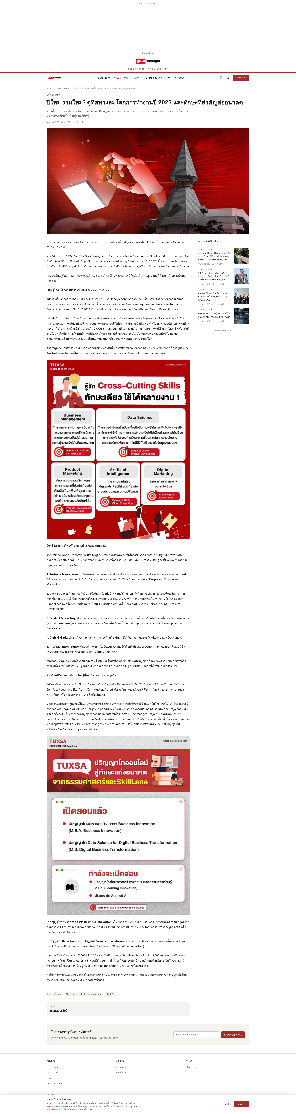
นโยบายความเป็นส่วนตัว (62, 1109)
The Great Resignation (90, 993)
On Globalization (153, 77)
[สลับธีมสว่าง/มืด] (228, 78)
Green (136, 77)
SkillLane (70, 993)
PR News (179, 77)
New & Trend (121, 77)
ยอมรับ (241, 1104)
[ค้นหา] (221, 77)
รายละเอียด (226, 1104)
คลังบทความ (191, 1067)
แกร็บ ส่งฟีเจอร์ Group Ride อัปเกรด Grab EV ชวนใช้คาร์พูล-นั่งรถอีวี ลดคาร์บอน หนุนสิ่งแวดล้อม (214, 256)
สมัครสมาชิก (241, 77)
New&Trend (63, 88)
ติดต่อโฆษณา (122, 1072)
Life (168, 77)
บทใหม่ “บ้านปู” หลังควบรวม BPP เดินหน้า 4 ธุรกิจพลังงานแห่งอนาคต (213, 296)
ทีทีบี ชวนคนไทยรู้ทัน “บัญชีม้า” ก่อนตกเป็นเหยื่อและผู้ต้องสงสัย (214, 315)
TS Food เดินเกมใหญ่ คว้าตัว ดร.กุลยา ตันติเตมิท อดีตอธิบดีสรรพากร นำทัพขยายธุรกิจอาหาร (213, 276)
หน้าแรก (50, 88)
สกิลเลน (57, 993)
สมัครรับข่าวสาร (233, 1034)
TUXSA (110, 993)
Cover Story (103, 77)
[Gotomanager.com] (148, 61)
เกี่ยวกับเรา (121, 1067)
